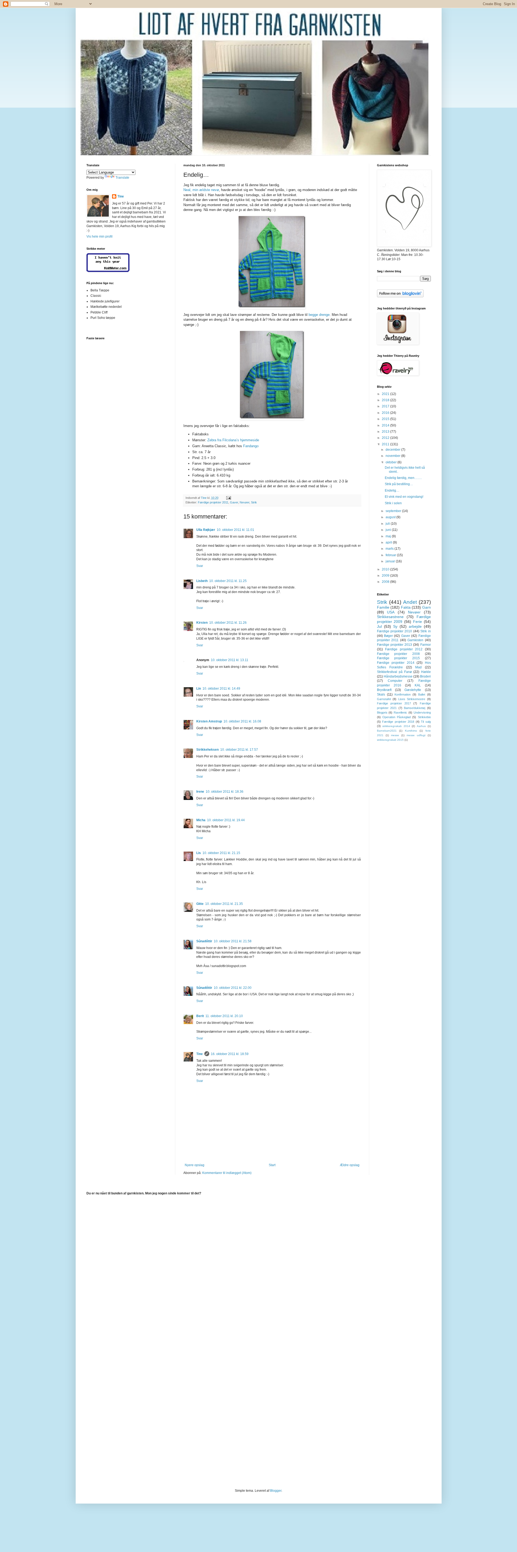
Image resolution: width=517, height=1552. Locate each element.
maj (389, 536)
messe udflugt (416, 735)
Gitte (200, 904)
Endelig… (392, 490)
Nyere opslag (194, 1165)
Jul (379, 626)
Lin (198, 688)
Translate (122, 177)
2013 (386, 431)
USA (390, 612)
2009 (386, 575)
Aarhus (421, 726)
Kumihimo (411, 730)
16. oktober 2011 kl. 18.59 (230, 1054)
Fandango (250, 446)
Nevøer (244, 502)
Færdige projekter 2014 (395, 663)
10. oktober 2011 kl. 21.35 (224, 904)
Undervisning (422, 712)
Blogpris (382, 712)
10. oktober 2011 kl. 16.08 (242, 721)
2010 (386, 569)
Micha (200, 820)
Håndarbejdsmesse (398, 676)
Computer (395, 681)
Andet (410, 602)
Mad (418, 667)
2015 (386, 419)
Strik (254, 502)
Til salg (426, 721)
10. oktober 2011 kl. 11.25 (228, 581)
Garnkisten (415, 640)
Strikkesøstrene (390, 617)
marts (390, 549)
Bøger (388, 636)
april (389, 542)
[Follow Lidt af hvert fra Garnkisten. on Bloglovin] (400, 296)
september (394, 511)
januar (391, 561)
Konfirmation (402, 694)
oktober (391, 462)
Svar (199, 566)
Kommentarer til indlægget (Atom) (226, 1173)
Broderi (425, 676)
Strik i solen (393, 503)
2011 (386, 444)
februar (391, 555)
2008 (386, 582)
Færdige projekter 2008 (398, 654)
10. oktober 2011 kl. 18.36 (224, 791)
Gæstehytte (412, 690)
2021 (386, 394)
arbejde (415, 626)
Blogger (275, 1491)
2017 (386, 406)
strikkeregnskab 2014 (396, 726)
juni (389, 530)
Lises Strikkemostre (411, 699)
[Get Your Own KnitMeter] (108, 271)
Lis (198, 853)
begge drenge (319, 315)
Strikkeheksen (207, 750)
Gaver (234, 502)
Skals (381, 694)
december (393, 450)
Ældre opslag (349, 1165)
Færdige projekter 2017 (394, 703)
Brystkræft (384, 690)
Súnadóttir (204, 941)
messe (395, 735)
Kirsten (202, 623)
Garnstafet (384, 699)
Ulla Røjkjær (205, 530)
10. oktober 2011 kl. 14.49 (221, 688)
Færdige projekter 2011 (213, 502)
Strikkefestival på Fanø (394, 672)
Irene (200, 791)
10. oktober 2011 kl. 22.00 (232, 988)
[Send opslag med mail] (228, 497)
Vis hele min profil (99, 236)
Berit (200, 1016)
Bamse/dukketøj (414, 708)
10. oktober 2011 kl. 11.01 (235, 530)
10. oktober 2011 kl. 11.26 (228, 623)
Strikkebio (424, 717)
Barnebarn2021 (387, 730)
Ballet (421, 694)
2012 (386, 438)
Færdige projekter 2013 (394, 645)
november (393, 456)
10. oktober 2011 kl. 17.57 (239, 750)
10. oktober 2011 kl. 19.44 (226, 820)
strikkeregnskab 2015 (390, 739)
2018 (386, 400)
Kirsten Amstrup (209, 721)
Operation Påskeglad (396, 717)
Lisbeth (202, 581)
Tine (199, 1054)
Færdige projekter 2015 (398, 658)
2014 (386, 425)
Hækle (426, 672)
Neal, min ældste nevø (201, 190)
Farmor (425, 645)
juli (388, 523)
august (391, 517)
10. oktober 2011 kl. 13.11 (229, 660)
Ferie (417, 621)
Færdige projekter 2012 (403, 649)
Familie (383, 607)
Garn (426, 607)
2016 (386, 413)
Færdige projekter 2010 (394, 631)
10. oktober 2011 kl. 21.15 (221, 853)
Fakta (406, 607)
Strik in (425, 631)
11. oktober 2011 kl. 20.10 (224, 1016)
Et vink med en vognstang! (404, 497)
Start (272, 1165)
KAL (418, 685)
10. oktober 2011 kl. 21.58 (232, 941)
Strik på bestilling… (399, 484)
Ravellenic (400, 712)
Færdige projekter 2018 (398, 721)
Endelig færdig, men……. (403, 478)
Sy (395, 626)
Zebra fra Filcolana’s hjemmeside (233, 440)
